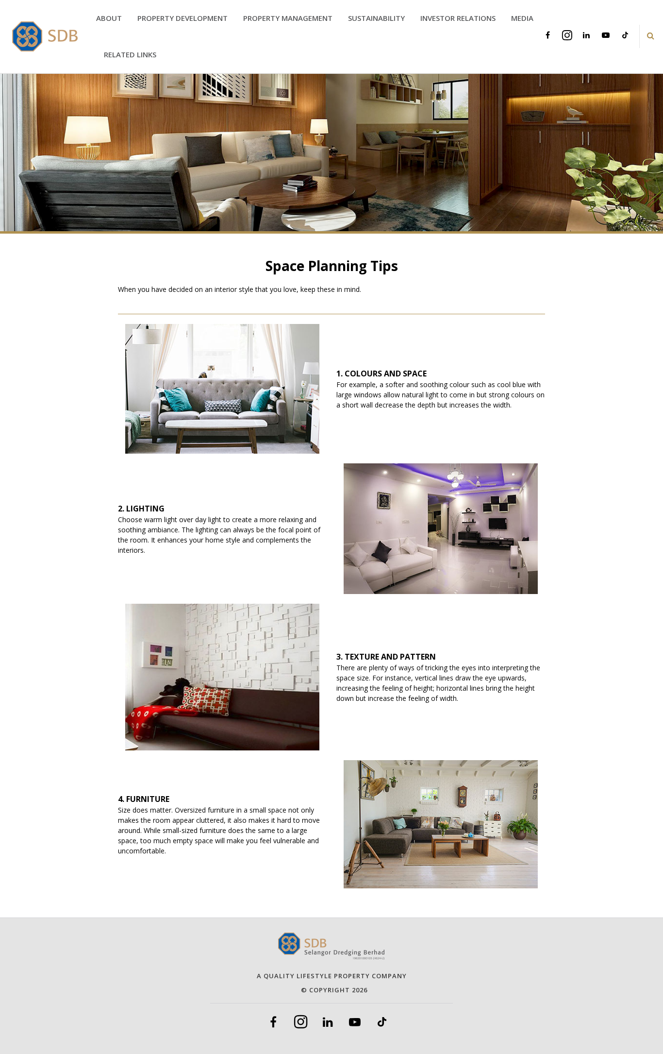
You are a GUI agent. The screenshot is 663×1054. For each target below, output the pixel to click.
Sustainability (376, 18)
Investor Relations (458, 18)
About (109, 18)
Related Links (130, 54)
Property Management (287, 18)
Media (522, 18)
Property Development (182, 18)
